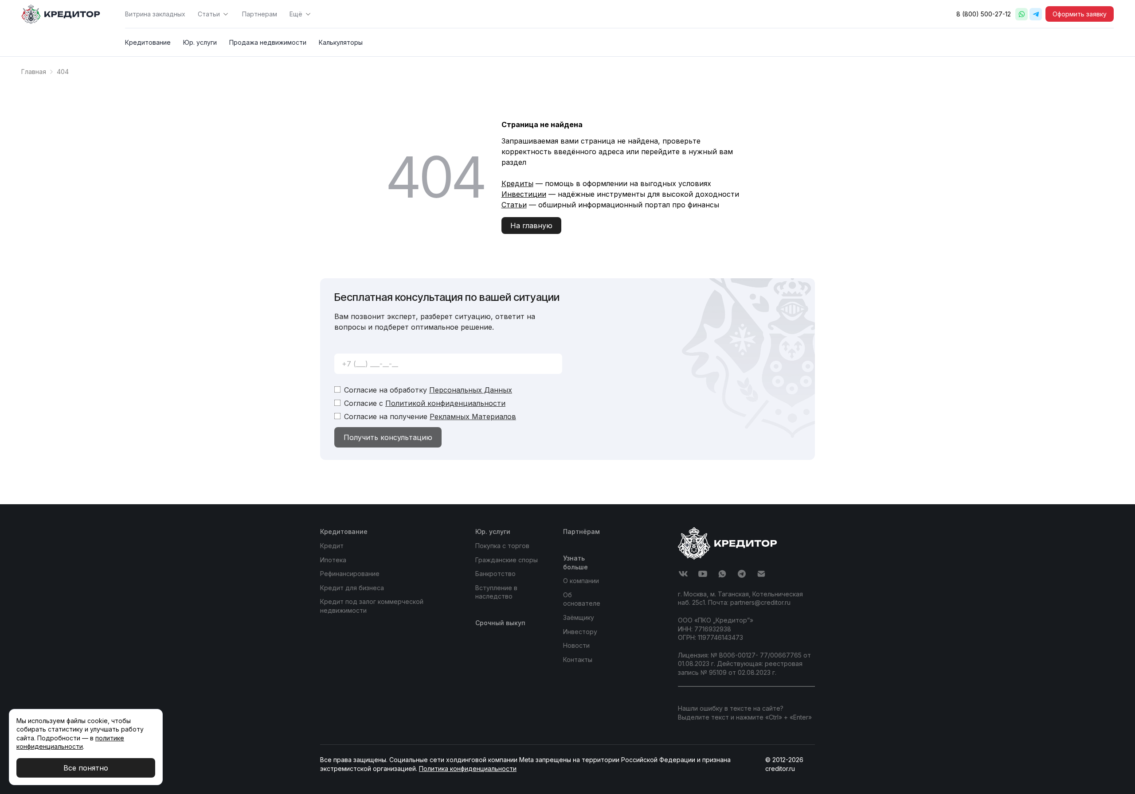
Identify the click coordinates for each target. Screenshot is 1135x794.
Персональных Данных (470, 389)
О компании (581, 580)
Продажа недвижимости (267, 42)
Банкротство (495, 573)
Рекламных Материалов (473, 416)
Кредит (332, 545)
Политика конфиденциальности (468, 768)
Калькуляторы (341, 42)
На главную (531, 225)
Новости (576, 645)
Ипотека (333, 560)
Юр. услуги (200, 42)
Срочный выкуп (500, 623)
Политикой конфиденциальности (445, 403)
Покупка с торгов (502, 545)
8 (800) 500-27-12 (983, 14)
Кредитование (148, 42)
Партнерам (259, 14)
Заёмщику (578, 617)
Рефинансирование (350, 573)
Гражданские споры (506, 560)
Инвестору (580, 631)
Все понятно (85, 767)
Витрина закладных (155, 14)
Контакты (577, 659)
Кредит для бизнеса (352, 588)
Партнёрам (581, 531)
